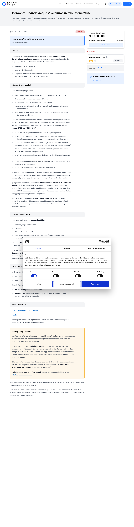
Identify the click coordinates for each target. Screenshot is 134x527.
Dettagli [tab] (67, 248)
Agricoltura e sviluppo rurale (22, 18)
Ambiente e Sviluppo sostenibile (44, 18)
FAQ (104, 4)
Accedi (127, 4)
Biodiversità (61, 18)
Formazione (88, 4)
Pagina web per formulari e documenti (27, 310)
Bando (14, 315)
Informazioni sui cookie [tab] (96, 248)
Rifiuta (38, 284)
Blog (97, 4)
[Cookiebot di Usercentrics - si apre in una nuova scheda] (100, 241)
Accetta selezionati (67, 284)
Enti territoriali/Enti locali (111, 18)
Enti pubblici (96, 18)
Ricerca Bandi (115, 4)
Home (60, 4)
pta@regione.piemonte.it (22, 375)
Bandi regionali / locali (20, 21)
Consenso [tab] (37, 248)
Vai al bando (105, 45)
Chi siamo (69, 4)
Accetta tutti (95, 284)
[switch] (56, 275)
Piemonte (33, 21)
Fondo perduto (44, 21)
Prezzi (78, 4)
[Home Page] (11, 4)
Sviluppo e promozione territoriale (78, 18)
